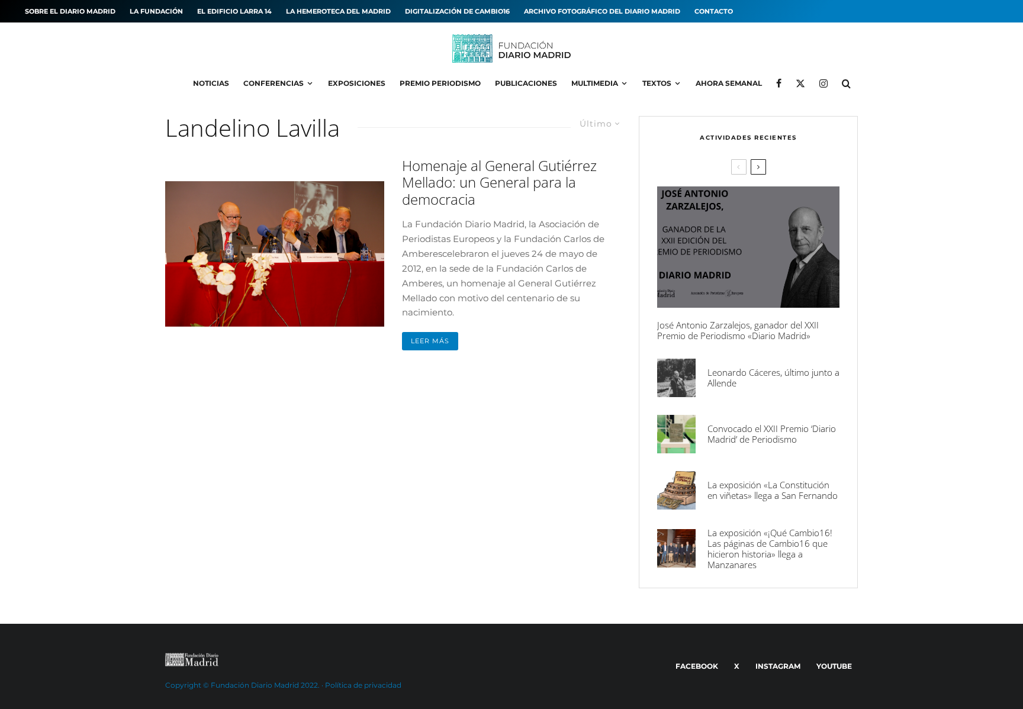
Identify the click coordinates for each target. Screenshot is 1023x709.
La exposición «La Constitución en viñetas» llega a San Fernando (772, 490)
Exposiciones (356, 83)
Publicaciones (526, 83)
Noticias (211, 83)
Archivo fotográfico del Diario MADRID (602, 11)
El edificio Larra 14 (234, 11)
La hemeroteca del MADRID (338, 11)
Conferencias (273, 83)
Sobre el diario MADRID (70, 11)
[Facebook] (779, 83)
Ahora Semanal (729, 83)
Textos (656, 83)
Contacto (713, 11)
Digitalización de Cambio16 (457, 11)
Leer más (430, 341)
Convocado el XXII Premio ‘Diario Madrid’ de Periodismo (771, 433)
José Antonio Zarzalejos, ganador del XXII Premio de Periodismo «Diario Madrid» (738, 330)
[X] (800, 83)
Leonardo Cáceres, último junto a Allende (773, 377)
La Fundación (156, 11)
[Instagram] (823, 83)
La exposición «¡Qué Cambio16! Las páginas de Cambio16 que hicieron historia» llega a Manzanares (769, 548)
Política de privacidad (363, 685)
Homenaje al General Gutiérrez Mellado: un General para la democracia (499, 182)
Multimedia (594, 83)
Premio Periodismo (440, 83)
